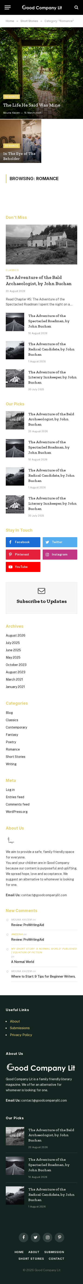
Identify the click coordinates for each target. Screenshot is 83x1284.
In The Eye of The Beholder (19, 156)
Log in (10, 790)
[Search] (76, 7)
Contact (57, 1258)
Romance (13, 749)
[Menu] (8, 7)
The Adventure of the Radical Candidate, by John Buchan (51, 349)
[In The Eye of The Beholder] (20, 142)
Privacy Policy (21, 1035)
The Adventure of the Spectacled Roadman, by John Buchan (49, 320)
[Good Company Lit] (41, 7)
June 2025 (13, 650)
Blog (9, 713)
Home (19, 1252)
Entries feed (15, 797)
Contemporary (16, 727)
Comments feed (18, 804)
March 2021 (14, 679)
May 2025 (13, 657)
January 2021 (15, 687)
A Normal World (22, 962)
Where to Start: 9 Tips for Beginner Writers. (43, 976)
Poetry (11, 742)
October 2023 (16, 665)
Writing (11, 764)
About (15, 1021)
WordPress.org (17, 812)
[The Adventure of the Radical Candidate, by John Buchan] (15, 350)
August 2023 (15, 672)
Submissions (20, 1028)
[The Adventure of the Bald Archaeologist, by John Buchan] (41, 244)
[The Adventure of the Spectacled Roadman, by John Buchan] (15, 322)
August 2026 (15, 635)
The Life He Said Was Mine (31, 105)
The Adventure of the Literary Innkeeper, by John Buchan (52, 377)
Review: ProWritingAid (27, 925)
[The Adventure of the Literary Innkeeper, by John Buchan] (15, 378)
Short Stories (15, 757)
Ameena (17, 934)
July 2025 (13, 643)
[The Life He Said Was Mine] (41, 73)
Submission (54, 1252)
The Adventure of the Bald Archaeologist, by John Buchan (51, 419)
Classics (12, 720)
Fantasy (12, 735)
